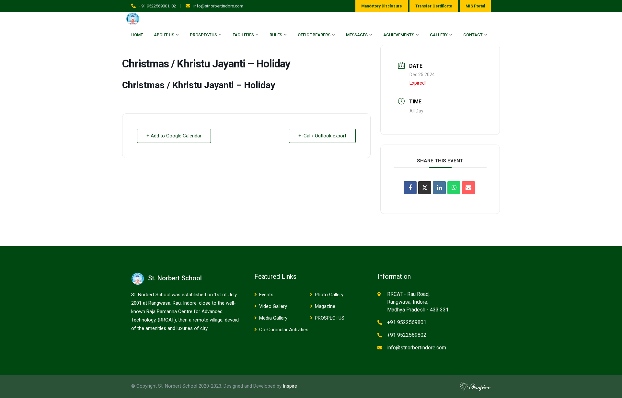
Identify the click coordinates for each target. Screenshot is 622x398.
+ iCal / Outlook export (322, 136)
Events (266, 295)
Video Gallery (273, 306)
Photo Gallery (329, 295)
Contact (473, 34)
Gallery (439, 34)
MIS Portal (475, 6)
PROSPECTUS (329, 318)
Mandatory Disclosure (381, 6)
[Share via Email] (468, 187)
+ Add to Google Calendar (174, 136)
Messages (357, 34)
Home (137, 34)
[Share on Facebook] (410, 187)
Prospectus (203, 34)
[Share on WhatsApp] (453, 187)
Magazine (325, 306)
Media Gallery (273, 318)
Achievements (398, 34)
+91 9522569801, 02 (157, 6)
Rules (276, 34)
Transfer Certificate (433, 6)
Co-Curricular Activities (283, 330)
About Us (164, 34)
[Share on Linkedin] (439, 187)
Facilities (243, 34)
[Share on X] (424, 187)
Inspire (290, 386)
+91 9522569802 (406, 335)
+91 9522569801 (406, 322)
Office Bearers (314, 34)
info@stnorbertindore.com (218, 6)
